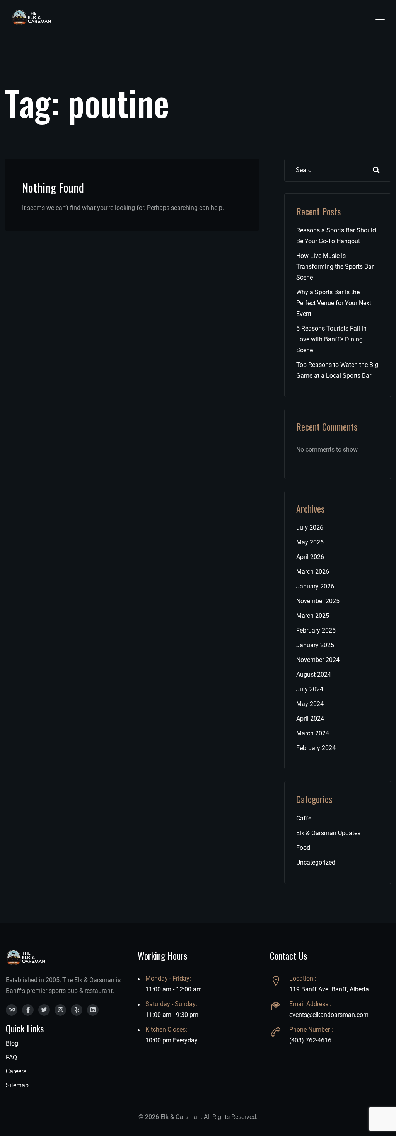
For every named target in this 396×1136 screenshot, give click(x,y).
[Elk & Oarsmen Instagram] (60, 1010)
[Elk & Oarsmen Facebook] (28, 1010)
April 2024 (310, 718)
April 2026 (310, 557)
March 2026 (312, 571)
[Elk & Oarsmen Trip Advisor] (11, 1010)
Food (303, 847)
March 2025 (312, 615)
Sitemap (17, 1085)
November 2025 (318, 601)
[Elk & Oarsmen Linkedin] (93, 1010)
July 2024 (309, 689)
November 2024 (318, 660)
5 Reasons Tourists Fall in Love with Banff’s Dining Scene (331, 339)
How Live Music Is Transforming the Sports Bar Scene (335, 266)
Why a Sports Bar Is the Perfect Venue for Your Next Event (333, 302)
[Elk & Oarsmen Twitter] (44, 1010)
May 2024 (310, 704)
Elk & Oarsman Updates (328, 833)
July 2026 (309, 527)
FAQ (11, 1057)
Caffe (303, 818)
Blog (12, 1043)
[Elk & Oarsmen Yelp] (76, 1010)
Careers (16, 1071)
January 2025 (315, 645)
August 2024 (313, 674)
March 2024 (312, 733)
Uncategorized (315, 862)
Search (376, 170)
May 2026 (310, 542)
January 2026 (315, 586)
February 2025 (316, 630)
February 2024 (316, 748)
